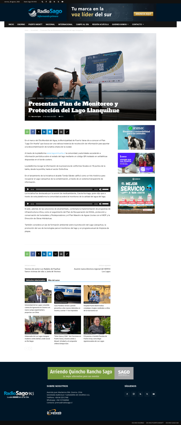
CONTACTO (137, 24)
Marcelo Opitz (36, 116)
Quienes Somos (119, 24)
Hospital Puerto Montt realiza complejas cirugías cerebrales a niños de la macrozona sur (97, 308)
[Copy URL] (66, 131)
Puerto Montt (35, 24)
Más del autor (54, 280)
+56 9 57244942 (62, 400)
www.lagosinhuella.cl (56, 153)
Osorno (21, 24)
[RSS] (54, 1)
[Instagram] (50, 1)
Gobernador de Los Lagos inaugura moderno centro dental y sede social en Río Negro (37, 338)
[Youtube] (62, 1)
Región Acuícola (100, 24)
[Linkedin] (44, 131)
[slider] (105, 189)
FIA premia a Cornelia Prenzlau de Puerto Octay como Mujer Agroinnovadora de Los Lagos (95, 338)
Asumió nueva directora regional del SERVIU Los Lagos (92, 270)
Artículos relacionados (35, 280)
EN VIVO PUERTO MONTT (155, 423)
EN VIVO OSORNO (138, 423)
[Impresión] (61, 131)
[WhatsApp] (27, 131)
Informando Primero (52, 98)
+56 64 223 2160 (61, 397)
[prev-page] (26, 348)
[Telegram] (49, 131)
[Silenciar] (100, 189)
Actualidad (34, 30)
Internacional (65, 24)
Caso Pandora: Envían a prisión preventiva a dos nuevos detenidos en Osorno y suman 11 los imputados (67, 308)
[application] (67, 189)
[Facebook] (46, 1)
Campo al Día (82, 24)
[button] (42, 2)
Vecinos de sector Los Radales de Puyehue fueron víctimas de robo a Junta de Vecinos (43, 270)
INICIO (11, 24)
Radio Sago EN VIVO (30, 2)
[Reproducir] (28, 189)
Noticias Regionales (65, 98)
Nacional (50, 24)
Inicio (26, 30)
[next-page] (30, 348)
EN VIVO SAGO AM (172, 423)
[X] (58, 1)
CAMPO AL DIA (29, 302)
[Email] (55, 131)
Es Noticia (41, 98)
